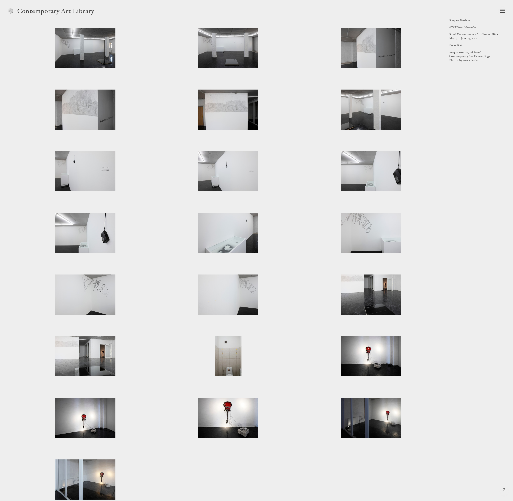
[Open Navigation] (502, 11)
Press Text (455, 45)
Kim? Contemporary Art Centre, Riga (473, 34)
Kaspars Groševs (459, 20)
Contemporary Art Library (55, 11)
